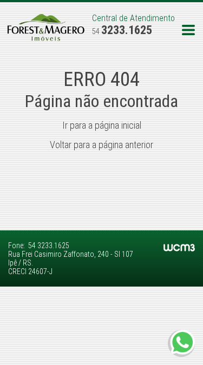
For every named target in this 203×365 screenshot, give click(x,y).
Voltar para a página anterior (101, 144)
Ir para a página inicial (101, 125)
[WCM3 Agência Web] (179, 248)
